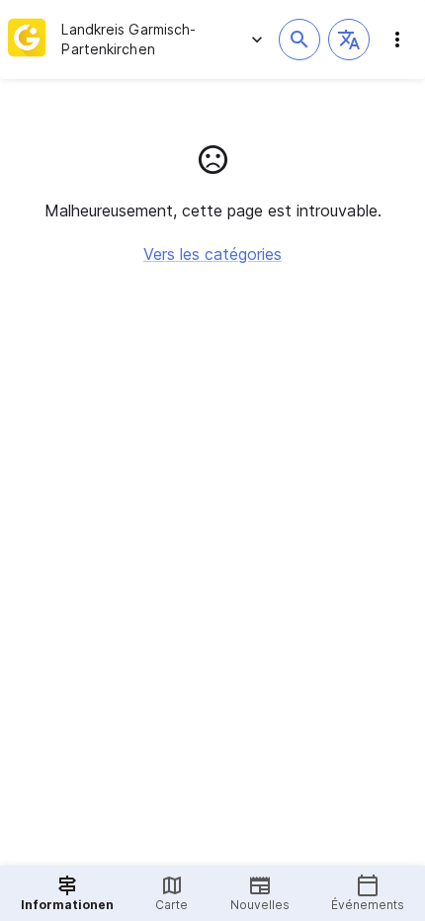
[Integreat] (26, 39)
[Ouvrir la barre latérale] (397, 39)
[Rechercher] (299, 39)
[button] (349, 39)
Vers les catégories (212, 254)
